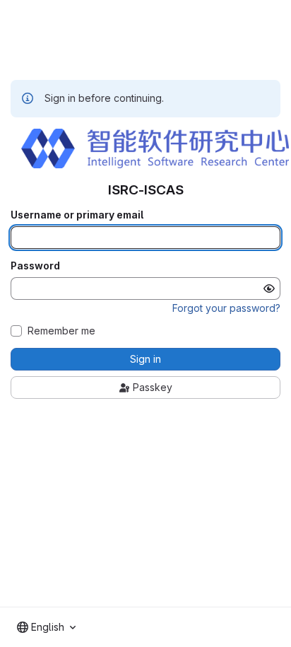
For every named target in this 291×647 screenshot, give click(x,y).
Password (35, 266)
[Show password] (269, 288)
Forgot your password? (226, 308)
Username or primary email (77, 215)
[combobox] (46, 627)
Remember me (61, 331)
